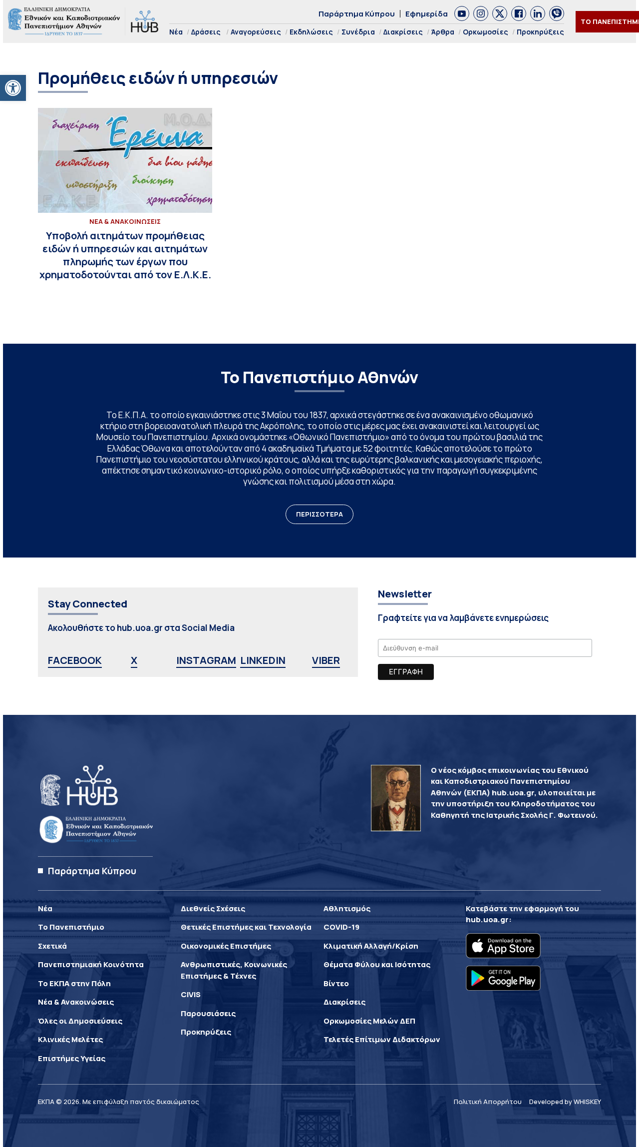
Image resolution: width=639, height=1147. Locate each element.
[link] (13, 88)
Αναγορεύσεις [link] (256, 31)
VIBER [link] (326, 660)
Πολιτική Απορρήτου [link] (488, 1101)
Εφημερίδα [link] (426, 13)
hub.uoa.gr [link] (487, 919)
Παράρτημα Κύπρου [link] (357, 13)
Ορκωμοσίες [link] (485, 31)
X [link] (134, 660)
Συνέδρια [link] (358, 31)
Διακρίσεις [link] (403, 31)
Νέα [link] (176, 31)
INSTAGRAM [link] (206, 660)
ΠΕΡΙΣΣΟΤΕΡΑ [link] (319, 514)
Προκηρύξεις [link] (540, 31)
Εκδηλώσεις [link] (311, 31)
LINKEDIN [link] (263, 660)
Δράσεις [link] (206, 31)
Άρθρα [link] (442, 31)
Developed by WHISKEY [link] (565, 1101)
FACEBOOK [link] (75, 660)
